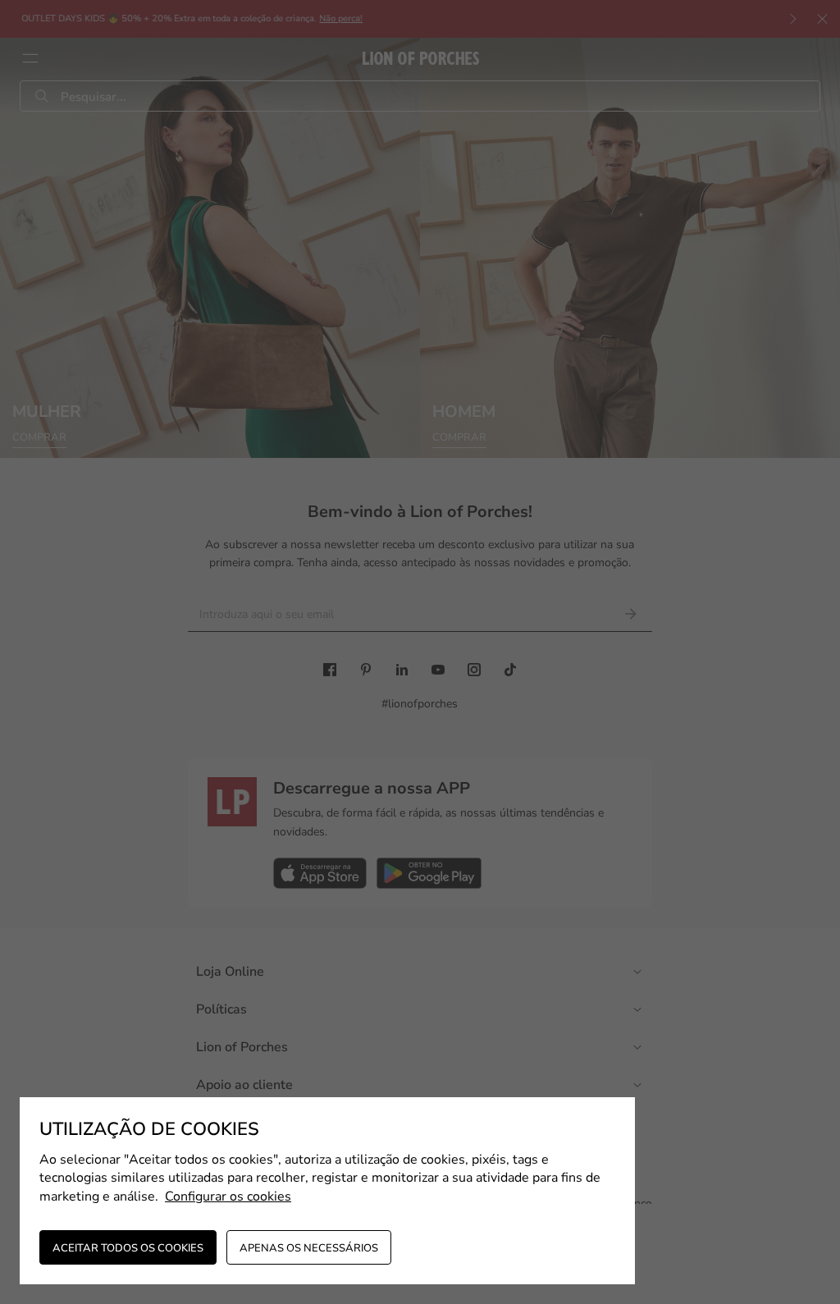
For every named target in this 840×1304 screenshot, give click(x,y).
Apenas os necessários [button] (309, 1248)
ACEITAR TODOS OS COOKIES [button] (127, 1248)
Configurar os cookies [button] (228, 1196)
